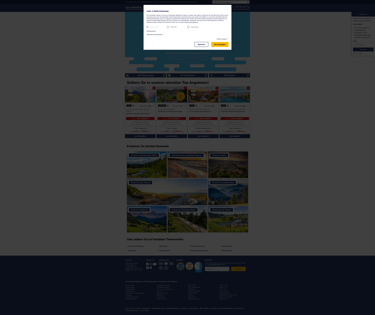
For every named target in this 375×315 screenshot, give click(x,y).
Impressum (152, 31)
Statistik (173, 27)
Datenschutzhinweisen (191, 22)
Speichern (201, 44)
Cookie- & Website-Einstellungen (157, 11)
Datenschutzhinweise (155, 34)
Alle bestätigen (220, 44)
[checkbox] (147, 27)
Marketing (195, 27)
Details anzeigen (222, 39)
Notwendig (154, 27)
